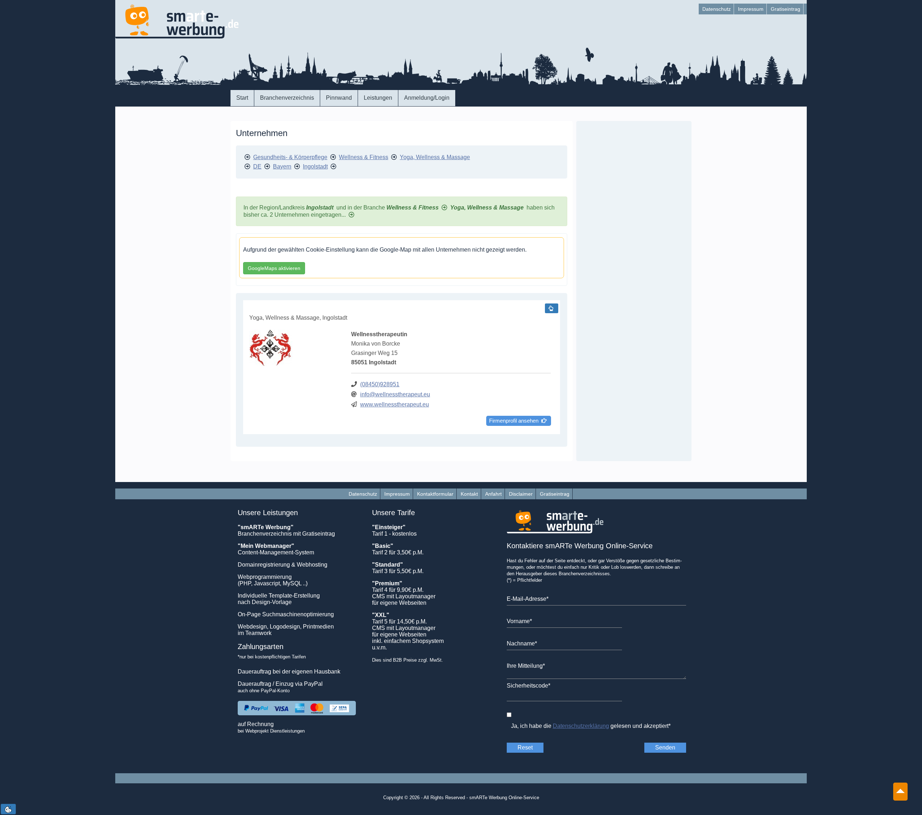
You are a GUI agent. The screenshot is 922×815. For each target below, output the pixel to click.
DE (257, 166)
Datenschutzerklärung (581, 726)
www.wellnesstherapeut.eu (394, 404)
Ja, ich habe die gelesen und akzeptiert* (591, 726)
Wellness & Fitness (363, 157)
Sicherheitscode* (528, 686)
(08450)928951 (379, 384)
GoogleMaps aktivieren (274, 268)
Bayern (282, 166)
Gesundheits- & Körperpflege (290, 157)
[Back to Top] (900, 788)
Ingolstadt (315, 166)
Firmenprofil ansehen (515, 421)
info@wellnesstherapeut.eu (395, 394)
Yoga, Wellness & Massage (435, 157)
